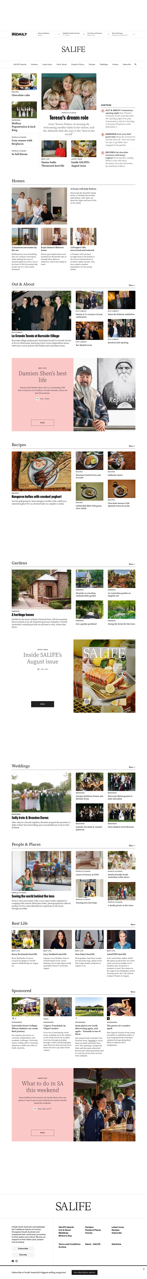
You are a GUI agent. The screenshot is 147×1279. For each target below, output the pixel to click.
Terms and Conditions (70, 1244)
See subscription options (84, 1272)
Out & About (62, 64)
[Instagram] (16, 1261)
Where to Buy (65, 1236)
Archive (62, 1247)
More (131, 285)
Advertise (116, 1244)
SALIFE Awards (20, 64)
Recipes (92, 64)
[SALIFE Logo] (73, 49)
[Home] (24, 34)
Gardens (34, 64)
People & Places (77, 64)
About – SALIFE (92, 1244)
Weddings (104, 64)
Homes (115, 64)
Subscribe (127, 64)
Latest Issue (47, 64)
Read (42, 423)
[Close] (143, 1269)
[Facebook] (13, 1261)
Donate (23, 1255)
